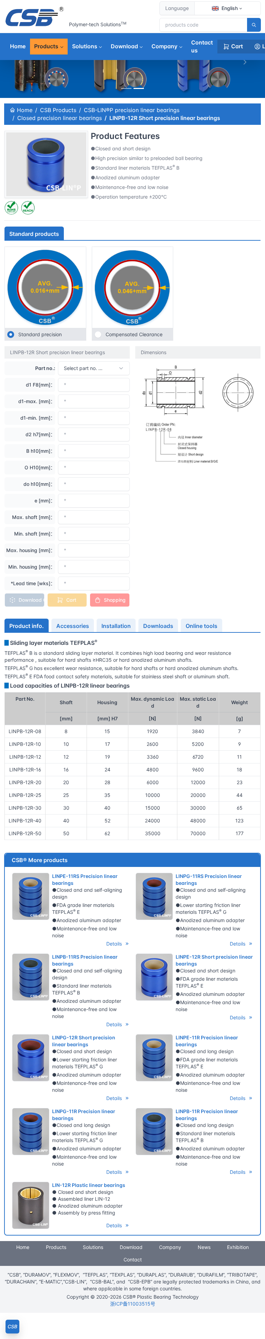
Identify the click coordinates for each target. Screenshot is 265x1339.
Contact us (202, 46)
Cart (237, 46)
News (204, 1247)
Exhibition (238, 1247)
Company (164, 46)
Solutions (84, 46)
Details (114, 944)
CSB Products (58, 110)
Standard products (34, 233)
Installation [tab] (116, 625)
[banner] (126, 88)
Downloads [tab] (158, 625)
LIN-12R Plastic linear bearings (88, 1185)
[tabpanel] (132, 739)
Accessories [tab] (72, 625)
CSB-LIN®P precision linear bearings (131, 110)
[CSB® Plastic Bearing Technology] (35, 16)
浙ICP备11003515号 (132, 1304)
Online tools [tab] (201, 625)
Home (18, 46)
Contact (133, 1259)
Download (124, 46)
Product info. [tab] (26, 625)
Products (46, 46)
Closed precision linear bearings (59, 117)
